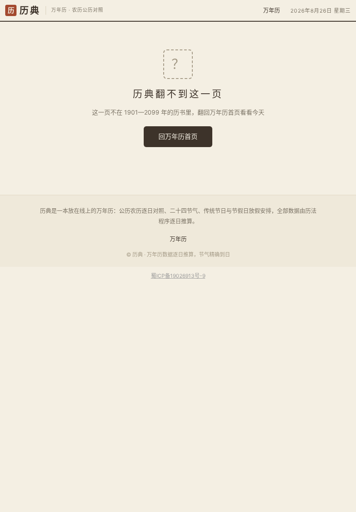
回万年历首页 (178, 136)
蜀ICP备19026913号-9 (178, 275)
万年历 (271, 10)
